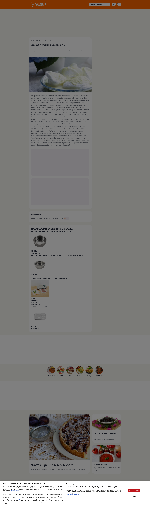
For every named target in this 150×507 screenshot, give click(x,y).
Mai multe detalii (15, 490)
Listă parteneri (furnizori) (72, 494)
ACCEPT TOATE (134, 490)
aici (19, 499)
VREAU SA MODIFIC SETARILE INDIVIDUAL (133, 495)
